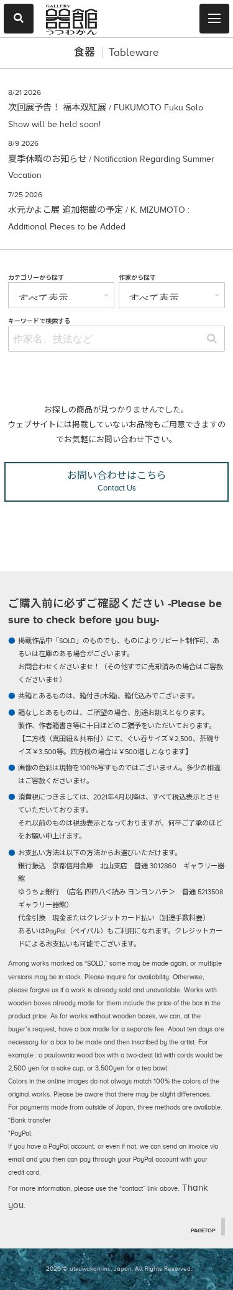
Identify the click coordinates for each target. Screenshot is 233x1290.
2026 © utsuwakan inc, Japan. (89, 1268)
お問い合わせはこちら (117, 481)
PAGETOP (203, 1230)
